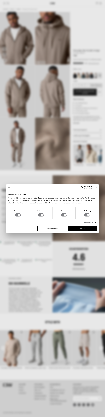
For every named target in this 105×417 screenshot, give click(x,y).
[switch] (41, 215)
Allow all (82, 228)
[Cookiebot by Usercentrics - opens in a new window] (83, 187)
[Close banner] (96, 187)
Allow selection (52, 228)
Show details (88, 222)
